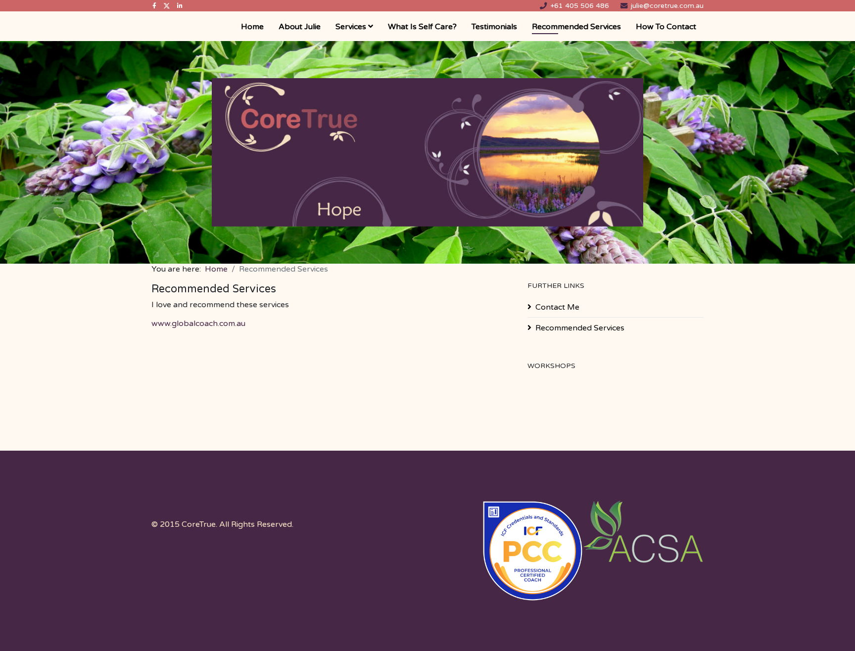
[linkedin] (180, 5)
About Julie (300, 27)
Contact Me (557, 307)
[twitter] (166, 5)
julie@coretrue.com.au (667, 5)
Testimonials (494, 27)
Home (252, 27)
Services (350, 27)
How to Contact (666, 27)
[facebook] (154, 5)
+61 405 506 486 (579, 5)
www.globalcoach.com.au (198, 323)
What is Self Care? (422, 27)
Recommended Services (576, 27)
